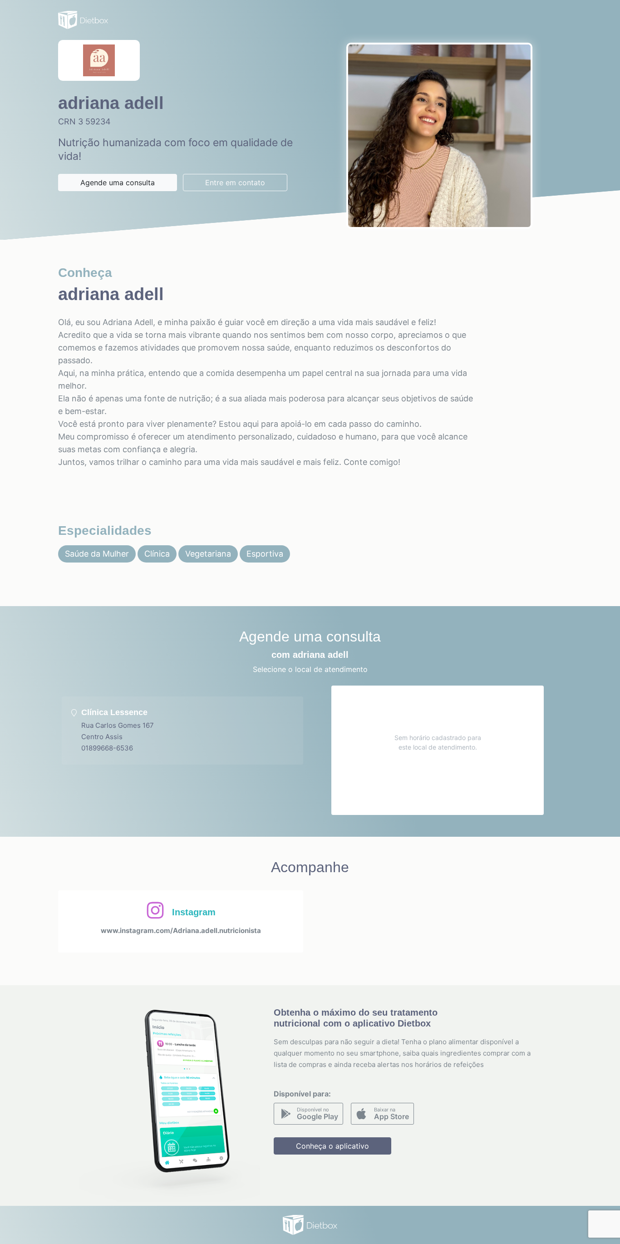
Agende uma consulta (117, 182)
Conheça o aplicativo (332, 1145)
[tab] (182, 730)
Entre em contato (235, 182)
